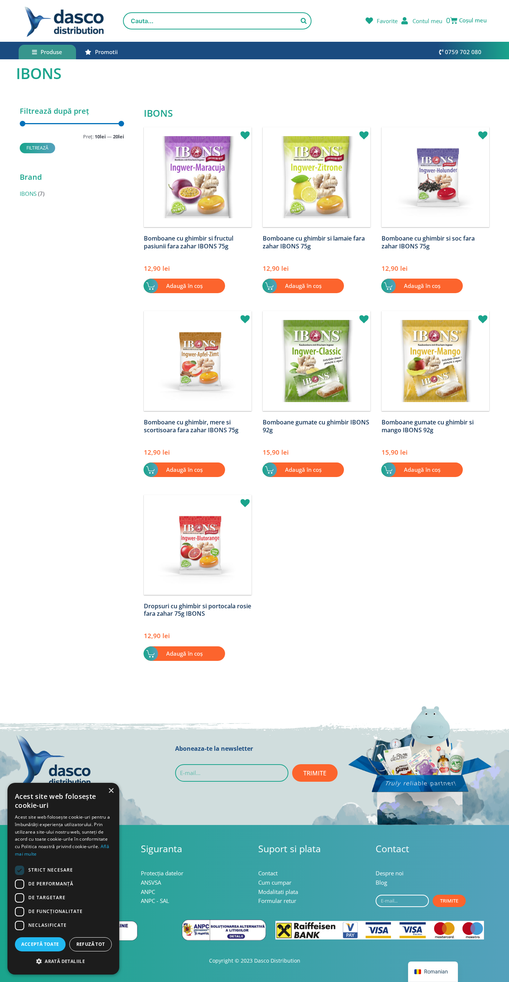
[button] (242, 132)
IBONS (28, 193)
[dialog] (63, 879)
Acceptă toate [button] (40, 944)
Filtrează (37, 148)
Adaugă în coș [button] (184, 285)
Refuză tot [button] (90, 944)
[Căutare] (303, 21)
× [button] (111, 791)
